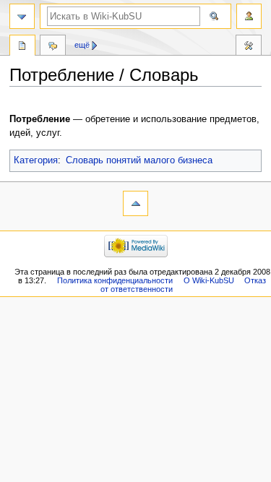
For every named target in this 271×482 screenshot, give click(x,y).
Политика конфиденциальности (115, 280)
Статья (22, 47)
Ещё (82, 44)
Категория (36, 160)
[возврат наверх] (135, 203)
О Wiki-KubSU (209, 280)
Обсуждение (52, 47)
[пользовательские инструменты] (249, 16)
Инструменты (248, 47)
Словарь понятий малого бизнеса (139, 160)
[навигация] (22, 16)
